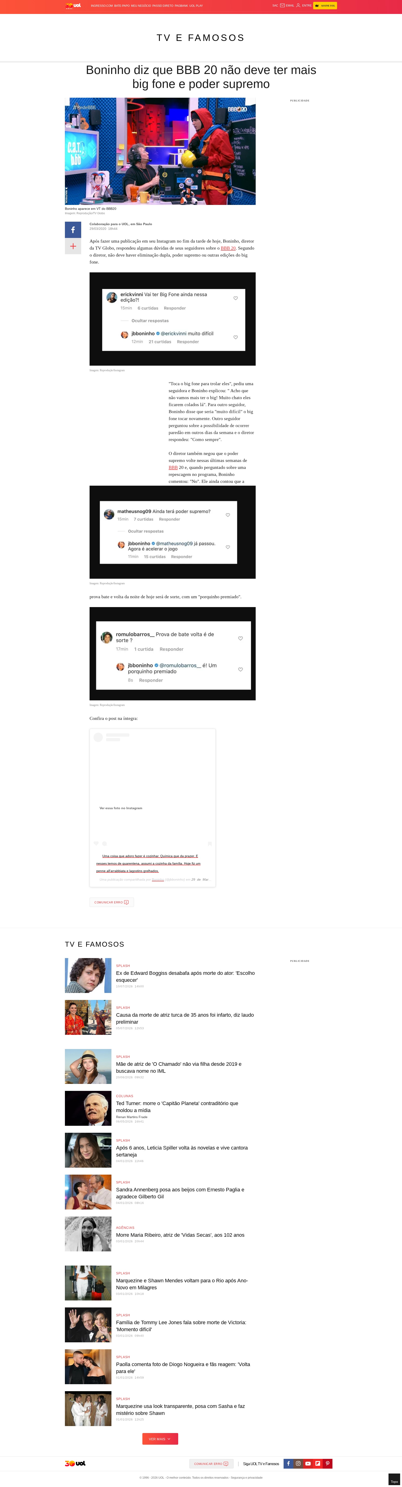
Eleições (102, 18)
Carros (148, 18)
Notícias (118, 18)
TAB (293, 18)
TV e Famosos (201, 38)
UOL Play (196, 5)
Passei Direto (162, 5)
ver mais (157, 1439)
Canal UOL (269, 18)
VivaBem (236, 18)
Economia (164, 18)
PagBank (181, 5)
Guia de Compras (330, 18)
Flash (88, 18)
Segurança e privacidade (246, 1477)
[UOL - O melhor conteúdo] (73, 6)
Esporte (191, 18)
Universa (220, 18)
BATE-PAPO (122, 5)
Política (133, 18)
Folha (178, 18)
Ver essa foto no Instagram (121, 808)
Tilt (247, 18)
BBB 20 (228, 248)
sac (275, 5)
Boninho (158, 879)
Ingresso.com (102, 5)
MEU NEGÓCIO (141, 5)
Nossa (284, 18)
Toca (311, 18)
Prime (301, 18)
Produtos (74, 18)
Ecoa (255, 18)
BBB (173, 467)
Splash (205, 18)
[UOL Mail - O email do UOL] (287, 6)
